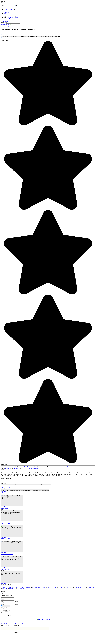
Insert (16, 632)
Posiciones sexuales (13, 17)
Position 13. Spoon (5, 523)
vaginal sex (12, 466)
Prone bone (27, 587)
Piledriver (4, 588)
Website (17, 604)
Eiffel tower (21, 588)
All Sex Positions (8, 9)
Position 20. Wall (5, 569)
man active (7, 468)
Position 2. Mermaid (5, 482)
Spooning (61, 587)
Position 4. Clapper (5, 487)
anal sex (7, 466)
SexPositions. (5, 24)
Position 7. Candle (5, 492)
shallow (45, 466)
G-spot (35, 466)
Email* (16, 602)
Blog (5, 13)
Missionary (4, 587)
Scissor (67, 587)
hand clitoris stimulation (73, 466)
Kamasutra (6, 12)
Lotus (49, 587)
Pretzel (84, 587)
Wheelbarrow (12, 588)
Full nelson (91, 587)
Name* (16, 601)
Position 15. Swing (5, 538)
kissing (80, 466)
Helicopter (78, 587)
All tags (30, 468)
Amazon (44, 587)
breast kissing (56, 466)
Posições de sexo (13, 18)
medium (16, 468)
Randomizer (6, 10)
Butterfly (54, 587)
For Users (8, 623)
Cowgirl (18, 587)
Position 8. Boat (4, 508)
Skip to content (4, 21)
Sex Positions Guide (8, 8)
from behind (25, 466)
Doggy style (12, 587)
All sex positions (25, 468)
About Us (3, 623)
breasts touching (63, 466)
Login (2, 592)
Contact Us (21, 623)
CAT (72, 587)
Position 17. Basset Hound (7, 554)
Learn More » (4, 486)
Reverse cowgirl (36, 587)
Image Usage (15, 623)
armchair (89, 466)
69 (22, 587)
